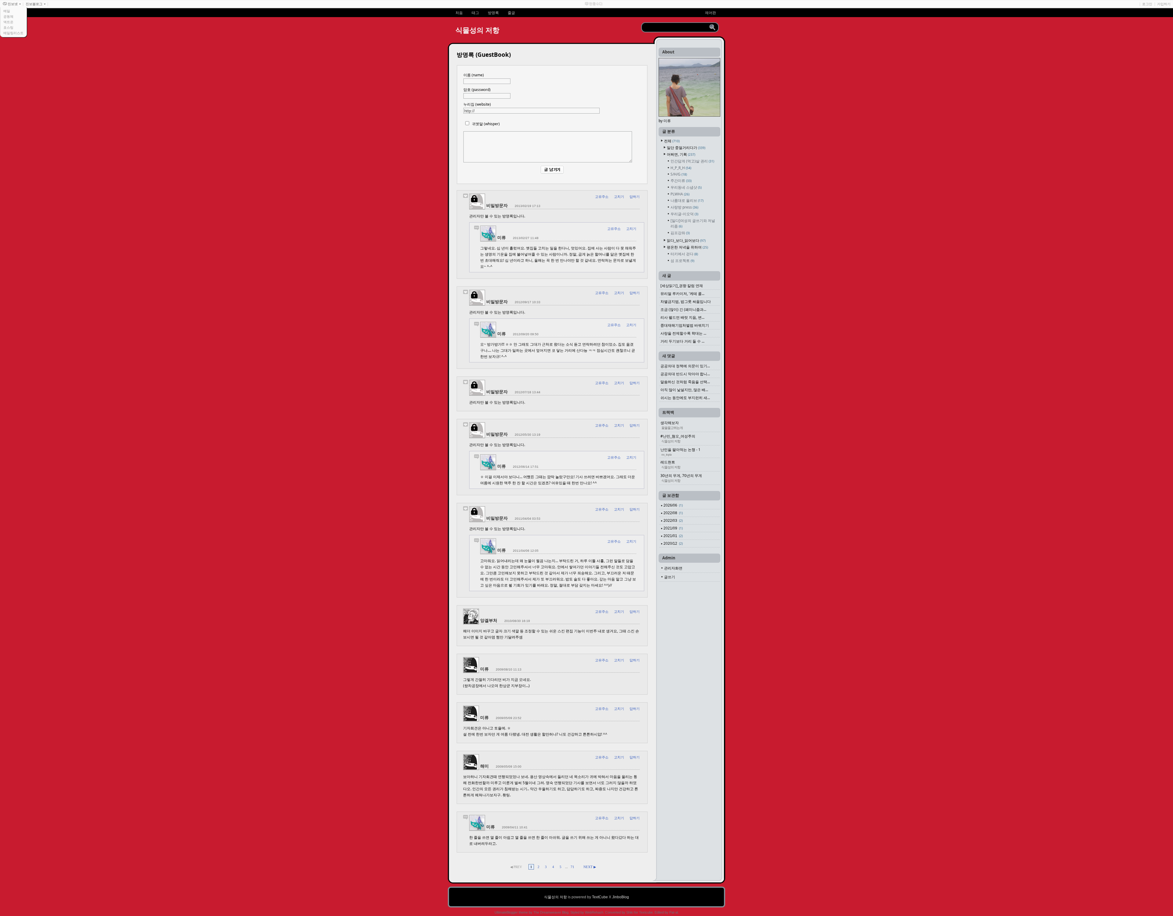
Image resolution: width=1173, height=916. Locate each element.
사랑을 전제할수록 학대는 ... (683, 333)
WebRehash (594, 912)
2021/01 (673, 536)
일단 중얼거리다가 (686, 147)
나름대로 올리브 (687, 200)
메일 (6, 11)
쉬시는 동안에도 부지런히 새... (685, 397)
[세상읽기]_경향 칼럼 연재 (681, 285)
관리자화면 (673, 568)
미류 (501, 237)
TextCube (600, 897)
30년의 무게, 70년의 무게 (681, 477)
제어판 (710, 13)
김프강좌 (680, 232)
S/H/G (679, 174)
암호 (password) (477, 89)
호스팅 (8, 27)
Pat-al (673, 912)
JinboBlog (620, 897)
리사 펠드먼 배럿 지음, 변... (682, 317)
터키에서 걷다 (684, 253)
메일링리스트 (13, 33)
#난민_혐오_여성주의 (677, 438)
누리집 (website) (477, 104)
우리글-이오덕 (684, 213)
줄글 (511, 13)
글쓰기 (669, 577)
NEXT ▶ (589, 867)
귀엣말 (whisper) (486, 123)
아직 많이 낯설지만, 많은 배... (684, 389)
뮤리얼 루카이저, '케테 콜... (682, 293)
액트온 (8, 22)
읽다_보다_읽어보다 (686, 240)
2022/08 (673, 513)
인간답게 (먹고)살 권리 (692, 161)
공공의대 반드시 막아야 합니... (685, 373)
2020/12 (673, 543)
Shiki (629, 912)
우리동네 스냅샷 (686, 187)
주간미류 (681, 180)
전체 (672, 141)
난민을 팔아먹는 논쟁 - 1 (680, 451)
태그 (475, 13)
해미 (484, 766)
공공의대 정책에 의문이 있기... (685, 366)
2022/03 (673, 520)
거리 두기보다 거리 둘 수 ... (682, 341)
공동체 (8, 16)
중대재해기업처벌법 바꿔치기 (684, 325)
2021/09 (673, 528)
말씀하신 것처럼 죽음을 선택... (685, 381)
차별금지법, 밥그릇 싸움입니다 (685, 301)
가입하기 (1164, 4)
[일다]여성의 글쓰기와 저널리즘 (693, 223)
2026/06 (673, 505)
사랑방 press (684, 207)
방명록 (493, 13)
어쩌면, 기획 (681, 154)
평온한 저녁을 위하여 (687, 247)
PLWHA (680, 194)
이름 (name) (473, 75)
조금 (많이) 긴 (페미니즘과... (683, 309)
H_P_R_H (681, 167)
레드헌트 (670, 464)
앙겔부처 (488, 620)
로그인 (1147, 4)
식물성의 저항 (477, 30)
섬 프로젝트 (682, 260)
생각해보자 (671, 425)
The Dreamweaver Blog (550, 912)
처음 (459, 13)
